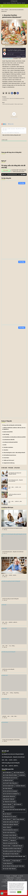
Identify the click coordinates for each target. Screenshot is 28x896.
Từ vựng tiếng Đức (16, 860)
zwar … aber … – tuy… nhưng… (8, 645)
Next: (12, 103)
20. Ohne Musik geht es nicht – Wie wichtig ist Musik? (13, 452)
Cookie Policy (6, 882)
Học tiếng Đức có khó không (9, 801)
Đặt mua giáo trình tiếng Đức (9, 868)
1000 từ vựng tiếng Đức (19, 772)
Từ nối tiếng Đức (6, 860)
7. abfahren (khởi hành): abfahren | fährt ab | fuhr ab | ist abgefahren (14, 428)
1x (10, 54)
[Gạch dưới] (5, 132)
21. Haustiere (5, 450)
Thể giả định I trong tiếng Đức (9, 838)
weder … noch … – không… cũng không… (10, 692)
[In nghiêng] (4, 132)
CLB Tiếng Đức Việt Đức (8, 780)
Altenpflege (22, 775)
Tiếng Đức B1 (13, 840)
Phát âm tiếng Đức (7, 819)
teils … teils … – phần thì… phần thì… (15, 502)
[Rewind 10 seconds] (8, 54)
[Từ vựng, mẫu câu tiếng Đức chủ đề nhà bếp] (14, 730)
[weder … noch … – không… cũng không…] (14, 682)
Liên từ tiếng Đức (17, 804)
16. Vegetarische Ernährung (8, 463)
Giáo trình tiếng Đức (7, 788)
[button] (2, 5)
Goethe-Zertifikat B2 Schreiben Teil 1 (11, 794)
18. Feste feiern (5, 457)
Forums (4, 3)
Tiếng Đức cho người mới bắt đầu (10, 843)
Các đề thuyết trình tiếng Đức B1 (10, 783)
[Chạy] (3, 174)
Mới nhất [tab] (4, 468)
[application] (14, 174)
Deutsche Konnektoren (8, 786)
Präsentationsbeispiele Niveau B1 (10, 830)
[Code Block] (13, 132)
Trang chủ (8, 876)
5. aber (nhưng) (5, 434)
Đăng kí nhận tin (10, 878)
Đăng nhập (11, 124)
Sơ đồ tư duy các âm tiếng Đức (8, 669)
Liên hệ (23, 3)
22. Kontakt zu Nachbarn (7, 447)
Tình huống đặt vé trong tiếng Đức (11, 854)
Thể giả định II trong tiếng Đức (10, 835)
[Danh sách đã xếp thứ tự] (9, 132)
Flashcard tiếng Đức (20, 786)
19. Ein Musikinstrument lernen (9, 455)
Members (8, 3)
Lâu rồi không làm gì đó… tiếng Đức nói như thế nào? (16, 480)
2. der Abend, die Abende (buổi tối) (10, 442)
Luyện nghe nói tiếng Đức (8, 807)
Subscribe (18, 56)
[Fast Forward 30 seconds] (13, 54)
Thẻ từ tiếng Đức (6, 886)
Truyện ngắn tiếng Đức (17, 846)
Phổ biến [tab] (10, 468)
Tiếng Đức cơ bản (6, 846)
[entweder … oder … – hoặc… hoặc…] (14, 706)
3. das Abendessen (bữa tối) (8, 439)
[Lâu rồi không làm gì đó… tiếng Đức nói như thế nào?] (4, 480)
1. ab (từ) (4, 444)
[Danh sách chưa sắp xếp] (10, 132)
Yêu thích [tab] (17, 468)
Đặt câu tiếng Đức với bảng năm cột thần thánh (13, 866)
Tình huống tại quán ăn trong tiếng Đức (12, 851)
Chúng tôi (15, 876)
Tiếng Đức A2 (5, 840)
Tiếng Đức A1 (21, 838)
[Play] (4, 53)
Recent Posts (13, 3)
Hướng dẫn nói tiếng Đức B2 (9, 796)
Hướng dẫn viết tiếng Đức (8, 799)
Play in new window (7, 58)
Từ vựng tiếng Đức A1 (7, 863)
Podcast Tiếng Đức (7, 827)
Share (23, 56)
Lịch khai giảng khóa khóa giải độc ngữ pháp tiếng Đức (14, 810)
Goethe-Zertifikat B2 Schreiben (10, 791)
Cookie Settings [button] (13, 892)
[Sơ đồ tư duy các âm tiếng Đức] (14, 659)
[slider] (24, 174)
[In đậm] (2, 132)
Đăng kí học (19, 3)
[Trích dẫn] (12, 132)
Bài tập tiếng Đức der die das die (10, 778)
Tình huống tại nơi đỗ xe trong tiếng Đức (12, 848)
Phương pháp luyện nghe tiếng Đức (10, 822)
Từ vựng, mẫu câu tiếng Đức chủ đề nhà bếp (11, 425)
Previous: (13, 98)
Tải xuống (21, 183)
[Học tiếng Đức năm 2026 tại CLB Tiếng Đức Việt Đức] (4, 473)
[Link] (15, 132)
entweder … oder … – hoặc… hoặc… (9, 716)
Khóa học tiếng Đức (7, 804)
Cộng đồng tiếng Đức (8, 880)
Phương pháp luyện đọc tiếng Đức (10, 824)
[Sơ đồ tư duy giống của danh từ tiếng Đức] (4, 494)
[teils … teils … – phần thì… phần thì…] (4, 501)
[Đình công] (7, 132)
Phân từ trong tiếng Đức (18, 819)
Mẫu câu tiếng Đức (7, 814)
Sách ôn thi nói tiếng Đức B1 (9, 832)
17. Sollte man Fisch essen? (8, 460)
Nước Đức (19, 878)
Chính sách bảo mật (20, 880)
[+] (18, 132)
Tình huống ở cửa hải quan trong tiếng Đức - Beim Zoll (14, 857)
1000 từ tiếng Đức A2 (7, 772)
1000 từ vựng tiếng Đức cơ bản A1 (10, 775)
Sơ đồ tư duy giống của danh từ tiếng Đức (15, 495)
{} (16, 132)
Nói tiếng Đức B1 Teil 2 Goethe (9, 816)
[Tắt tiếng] (21, 174)
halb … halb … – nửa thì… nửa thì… (15, 488)
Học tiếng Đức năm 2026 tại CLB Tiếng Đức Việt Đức (15, 473)
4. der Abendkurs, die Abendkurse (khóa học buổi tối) (14, 437)
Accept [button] (19, 892)
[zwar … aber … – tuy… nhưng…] (14, 635)
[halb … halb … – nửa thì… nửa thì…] (4, 487)
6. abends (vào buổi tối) (7, 432)
